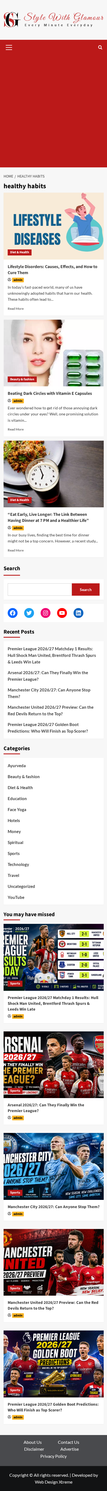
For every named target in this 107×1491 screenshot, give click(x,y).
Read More (16, 308)
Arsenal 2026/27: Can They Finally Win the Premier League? (48, 676)
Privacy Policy (53, 1456)
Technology (18, 864)
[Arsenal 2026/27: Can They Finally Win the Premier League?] (54, 1064)
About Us (33, 1442)
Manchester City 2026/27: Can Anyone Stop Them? (49, 693)
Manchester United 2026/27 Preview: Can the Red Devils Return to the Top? (51, 710)
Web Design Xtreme (53, 1481)
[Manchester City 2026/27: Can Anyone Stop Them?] (54, 1166)
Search (12, 568)
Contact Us (68, 1442)
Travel (13, 875)
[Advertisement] (53, 111)
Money (14, 831)
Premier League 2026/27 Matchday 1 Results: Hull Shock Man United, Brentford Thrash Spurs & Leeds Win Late (52, 655)
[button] (9, 47)
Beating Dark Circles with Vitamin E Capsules (50, 393)
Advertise (69, 1448)
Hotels (14, 820)
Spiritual (15, 842)
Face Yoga (17, 809)
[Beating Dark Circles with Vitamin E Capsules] (54, 353)
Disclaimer (34, 1448)
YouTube (16, 897)
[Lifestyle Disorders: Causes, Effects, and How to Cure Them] (54, 226)
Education (17, 798)
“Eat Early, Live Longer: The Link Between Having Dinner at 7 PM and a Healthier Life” (48, 517)
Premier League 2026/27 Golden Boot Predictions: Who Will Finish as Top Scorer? (48, 727)
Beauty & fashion (22, 379)
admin (17, 280)
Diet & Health (19, 252)
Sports (14, 853)
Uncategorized (21, 886)
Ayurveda (17, 765)
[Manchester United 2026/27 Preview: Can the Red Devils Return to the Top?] (54, 1262)
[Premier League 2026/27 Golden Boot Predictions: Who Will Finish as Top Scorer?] (54, 1363)
